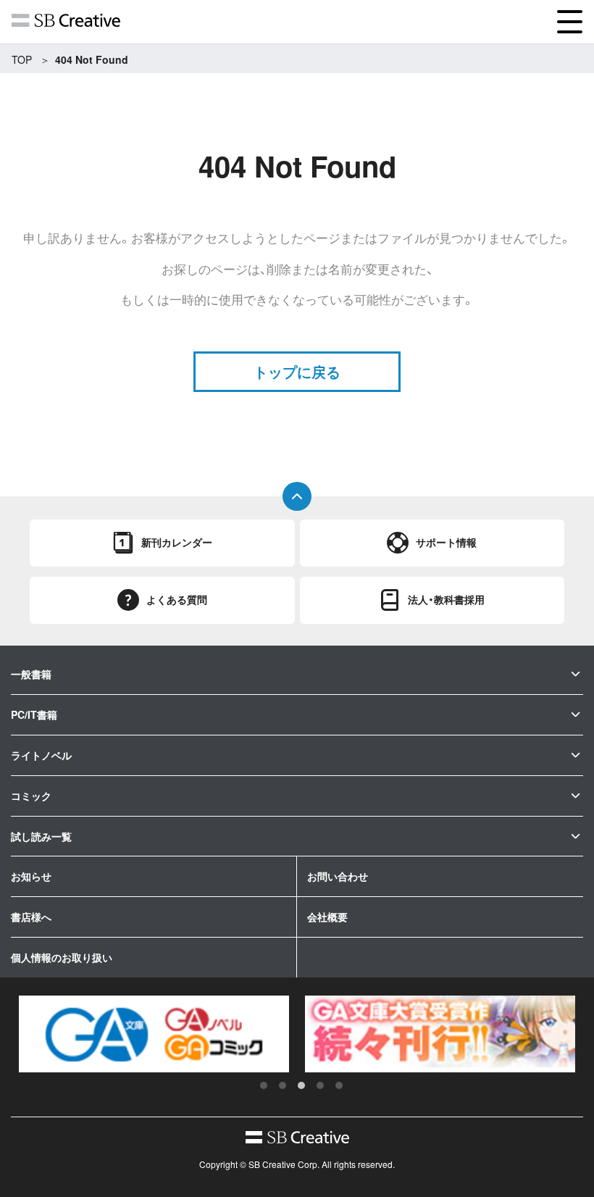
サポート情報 (446, 542)
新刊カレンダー (176, 542)
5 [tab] (339, 1085)
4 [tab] (320, 1085)
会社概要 (327, 916)
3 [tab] (301, 1085)
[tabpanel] (154, 1034)
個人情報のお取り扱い (61, 957)
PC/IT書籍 (34, 714)
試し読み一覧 (41, 836)
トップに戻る (297, 371)
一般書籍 (31, 674)
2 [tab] (282, 1085)
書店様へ (31, 916)
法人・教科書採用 (446, 599)
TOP (22, 59)
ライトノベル (41, 755)
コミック (31, 795)
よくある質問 (176, 599)
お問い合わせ (337, 876)
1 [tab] (263, 1085)
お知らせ (31, 876)
